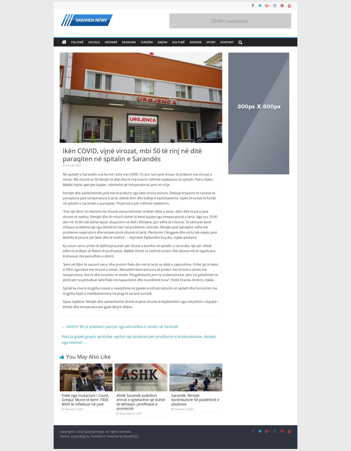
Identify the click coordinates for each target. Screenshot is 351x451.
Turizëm (147, 42)
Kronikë (111, 42)
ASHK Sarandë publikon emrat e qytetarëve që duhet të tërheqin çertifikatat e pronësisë (141, 402)
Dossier (196, 42)
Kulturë (178, 42)
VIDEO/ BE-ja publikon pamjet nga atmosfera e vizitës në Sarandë (120, 326)
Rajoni (162, 42)
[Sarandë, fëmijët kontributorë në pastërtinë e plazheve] (195, 366)
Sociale (94, 42)
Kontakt (227, 42)
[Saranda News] (64, 42)
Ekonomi (129, 42)
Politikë (77, 42)
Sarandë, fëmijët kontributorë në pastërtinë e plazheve (195, 400)
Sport (211, 42)
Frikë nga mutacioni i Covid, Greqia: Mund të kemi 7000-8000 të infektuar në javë (85, 400)
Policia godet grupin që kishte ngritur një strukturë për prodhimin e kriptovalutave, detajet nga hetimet (139, 339)
